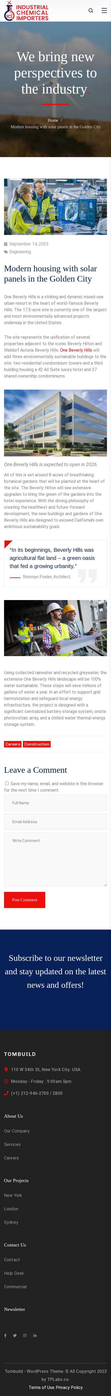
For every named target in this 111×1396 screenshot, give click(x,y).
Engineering (20, 251)
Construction (36, 744)
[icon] (5, 1336)
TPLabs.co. (58, 1379)
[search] (91, 11)
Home (53, 120)
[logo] (26, 10)
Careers (12, 744)
